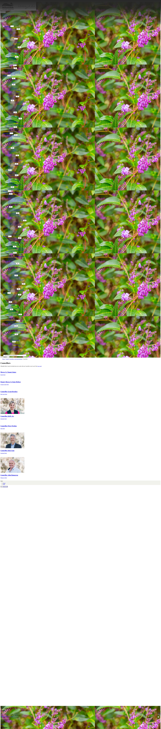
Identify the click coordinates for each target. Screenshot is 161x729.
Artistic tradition (11, 83)
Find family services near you (14, 136)
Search (2, 355)
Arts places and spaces (12, 88)
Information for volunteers (13, 188)
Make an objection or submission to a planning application (19, 200)
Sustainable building (12, 271)
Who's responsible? (12, 58)
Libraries (10, 119)
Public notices (11, 339)
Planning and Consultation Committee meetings (17, 323)
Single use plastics (11, 269)
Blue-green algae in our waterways (15, 184)
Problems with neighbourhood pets (15, 42)
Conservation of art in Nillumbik (14, 90)
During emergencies (12, 31)
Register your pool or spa (13, 214)
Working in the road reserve (13, 63)
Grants (7, 170)
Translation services (12, 282)
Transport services (11, 153)
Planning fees (10, 205)
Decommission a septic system (14, 224)
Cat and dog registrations (13, 40)
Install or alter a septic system (14, 221)
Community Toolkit (12, 157)
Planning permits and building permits (13, 192)
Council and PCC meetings (11, 320)
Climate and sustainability (11, 96)
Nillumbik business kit (12, 243)
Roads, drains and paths (10, 57)
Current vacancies (11, 304)
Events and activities (12, 150)
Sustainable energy (12, 268)
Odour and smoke (11, 182)
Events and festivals (9, 112)
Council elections (11, 317)
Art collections (11, 87)
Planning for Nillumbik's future (12, 226)
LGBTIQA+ (10, 168)
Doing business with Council (14, 291)
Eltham (9, 286)
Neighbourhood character (13, 231)
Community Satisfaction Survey (14, 344)
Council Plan (10, 345)
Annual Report (11, 343)
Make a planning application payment (15, 202)
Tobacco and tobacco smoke (13, 177)
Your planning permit (12, 195)
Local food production (12, 270)
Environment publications (13, 110)
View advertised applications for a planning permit (18, 198)
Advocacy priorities (9, 300)
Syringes (10, 178)
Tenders (7, 351)
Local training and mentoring (14, 277)
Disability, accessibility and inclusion (15, 165)
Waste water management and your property (14, 220)
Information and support (13, 173)
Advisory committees (12, 296)
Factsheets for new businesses (14, 245)
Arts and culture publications (13, 93)
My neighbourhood (9, 123)
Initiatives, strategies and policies (14, 92)
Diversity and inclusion (10, 164)
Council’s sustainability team (13, 264)
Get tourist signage (11, 259)
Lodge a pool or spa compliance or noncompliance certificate (20, 216)
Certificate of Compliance (13, 204)
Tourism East (10, 255)
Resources (10, 152)
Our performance (11, 348)
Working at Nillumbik (12, 303)
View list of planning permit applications (16, 199)
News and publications (10, 334)
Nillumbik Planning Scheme (13, 228)
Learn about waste (11, 74)
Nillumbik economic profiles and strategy (14, 284)
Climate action (11, 97)
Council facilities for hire (13, 327)
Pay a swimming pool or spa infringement (16, 217)
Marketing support (9, 246)
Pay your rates (11, 48)
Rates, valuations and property (12, 47)
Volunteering (8, 187)
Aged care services (12, 149)
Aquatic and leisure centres (13, 128)
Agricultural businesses (10, 262)
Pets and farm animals (10, 38)
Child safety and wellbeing (13, 145)
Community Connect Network (14, 161)
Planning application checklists (14, 197)
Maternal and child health (13, 142)
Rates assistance (11, 55)
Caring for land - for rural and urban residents (17, 105)
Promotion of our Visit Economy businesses (16, 249)
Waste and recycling (10, 68)
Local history (10, 80)
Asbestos (10, 176)
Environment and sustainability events (15, 102)
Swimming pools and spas (11, 213)
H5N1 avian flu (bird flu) (13, 185)
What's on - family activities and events (16, 144)
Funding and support (12, 281)
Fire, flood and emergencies (11, 29)
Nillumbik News (11, 336)
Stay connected (11, 95)
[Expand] (12, 26)
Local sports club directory (13, 129)
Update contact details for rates (14, 52)
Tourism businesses (9, 252)
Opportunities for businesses (11, 289)
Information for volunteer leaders (14, 189)
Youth (7, 146)
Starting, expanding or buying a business (16, 239)
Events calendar (11, 113)
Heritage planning (11, 229)
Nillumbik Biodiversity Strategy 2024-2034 (16, 101)
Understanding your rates (13, 53)
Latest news (10, 335)
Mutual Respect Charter (12, 313)
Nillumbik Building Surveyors (14, 210)
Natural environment (12, 82)
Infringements (8, 37)
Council (5, 293)
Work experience (11, 305)
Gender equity (11, 166)
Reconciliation (11, 167)
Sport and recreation (10, 127)
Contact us (8, 309)
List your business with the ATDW (15, 254)
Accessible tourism (12, 257)
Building (7, 207)
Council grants (11, 171)
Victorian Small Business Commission (15, 280)
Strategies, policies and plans (13, 340)
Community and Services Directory (15, 160)
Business (5, 236)
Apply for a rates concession (13, 49)
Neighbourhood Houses (13, 121)
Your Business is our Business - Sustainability (17, 272)
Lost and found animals (12, 41)
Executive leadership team (13, 346)
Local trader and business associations (15, 247)
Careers (7, 302)
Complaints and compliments (14, 311)
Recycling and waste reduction (14, 267)
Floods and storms (11, 33)
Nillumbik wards (11, 318)
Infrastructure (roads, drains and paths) (13, 225)
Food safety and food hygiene (14, 180)
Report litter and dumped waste (14, 72)
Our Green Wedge (11, 230)
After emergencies (11, 32)
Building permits (11, 208)
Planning (7, 194)
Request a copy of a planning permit (15, 203)
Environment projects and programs (15, 107)
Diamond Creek (11, 285)
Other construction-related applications (15, 209)
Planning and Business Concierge (14, 240)
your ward (39, 366)
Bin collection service (12, 69)
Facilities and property (10, 325)
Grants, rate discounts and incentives (15, 108)
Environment (8, 100)
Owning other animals (12, 45)
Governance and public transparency (15, 347)
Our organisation (9, 341)
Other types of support (10, 275)
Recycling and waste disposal (14, 71)
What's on (10, 86)
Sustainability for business (11, 263)
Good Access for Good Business (14, 276)
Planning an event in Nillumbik (14, 117)
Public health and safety (10, 175)
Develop (5, 191)
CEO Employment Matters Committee (15, 298)
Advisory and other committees (12, 294)
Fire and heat (10, 35)
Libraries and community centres (12, 118)
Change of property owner (13, 54)
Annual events (11, 114)
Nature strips (10, 62)
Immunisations (11, 140)
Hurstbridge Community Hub (14, 122)
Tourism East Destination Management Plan (16, 256)
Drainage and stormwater (13, 60)
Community (6, 133)
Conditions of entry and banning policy (16, 331)
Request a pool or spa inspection (14, 215)
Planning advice (11, 196)
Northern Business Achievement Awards (16, 250)
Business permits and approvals (12, 238)
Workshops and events (10, 251)
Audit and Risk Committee (13, 297)
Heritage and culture (12, 91)
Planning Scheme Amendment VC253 (13, 234)
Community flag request (13, 330)
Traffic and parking (9, 65)
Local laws (8, 332)
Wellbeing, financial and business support (16, 279)
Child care (10, 137)
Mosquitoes (10, 183)
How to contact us (11, 310)
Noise (9, 181)
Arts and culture (9, 84)
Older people (8, 148)
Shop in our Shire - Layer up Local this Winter (15, 125)
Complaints (10, 211)
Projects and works (9, 233)
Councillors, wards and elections (12, 314)
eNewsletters (10, 337)
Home (3, 359)
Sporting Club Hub (12, 130)
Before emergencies (12, 30)
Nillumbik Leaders (11, 156)
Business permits (11, 241)
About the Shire (9, 78)
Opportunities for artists (12, 89)
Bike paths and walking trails (14, 131)
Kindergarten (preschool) (13, 139)
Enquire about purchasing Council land (16, 329)
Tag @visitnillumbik (12, 258)
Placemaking (10, 162)
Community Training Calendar (14, 159)
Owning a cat (10, 43)
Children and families (10, 135)
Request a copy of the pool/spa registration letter (17, 219)
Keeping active (11, 151)
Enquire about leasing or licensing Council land (17, 328)
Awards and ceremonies (13, 116)
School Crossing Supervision (14, 307)
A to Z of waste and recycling (14, 70)
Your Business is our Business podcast (15, 242)
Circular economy (11, 266)
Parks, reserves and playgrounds (12, 124)
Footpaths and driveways (13, 61)
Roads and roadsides (12, 59)
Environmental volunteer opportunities (15, 109)
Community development (11, 155)
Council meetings (11, 322)
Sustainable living (11, 99)
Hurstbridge (10, 287)
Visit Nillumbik (9, 76)
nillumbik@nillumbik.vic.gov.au (7, 716)
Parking (9, 66)
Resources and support (12, 143)
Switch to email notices (12, 50)
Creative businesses (9, 260)
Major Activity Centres (12, 232)
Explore (5, 75)
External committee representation (15, 299)
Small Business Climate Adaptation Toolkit (16, 273)
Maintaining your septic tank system (15, 223)
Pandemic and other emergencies (14, 36)
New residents (8, 27)
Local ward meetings (12, 319)
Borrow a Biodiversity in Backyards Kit (16, 106)
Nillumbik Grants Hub (12, 172)
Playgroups (10, 138)
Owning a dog (11, 44)
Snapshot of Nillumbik (12, 79)
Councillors (10, 315)
